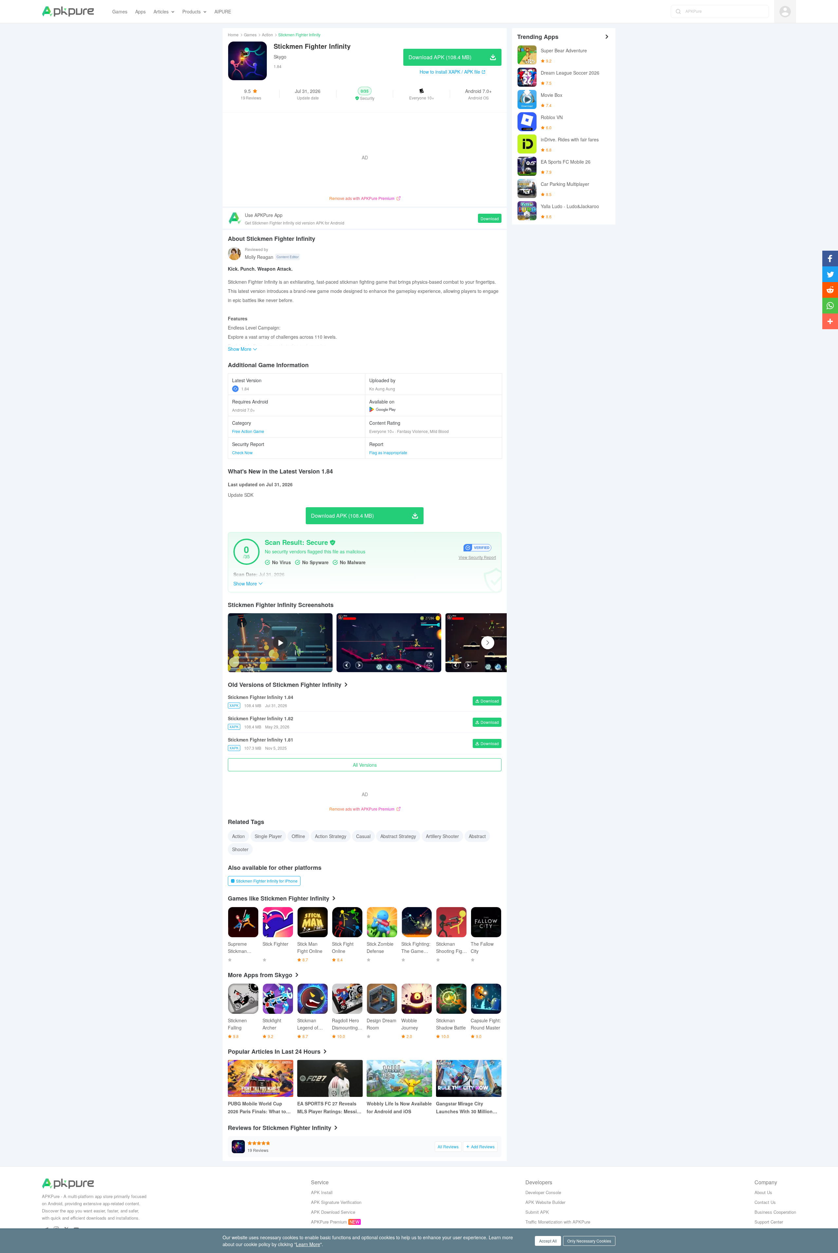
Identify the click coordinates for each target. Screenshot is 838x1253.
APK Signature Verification (336, 1202)
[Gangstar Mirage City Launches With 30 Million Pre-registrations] (468, 1078)
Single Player (268, 836)
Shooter (240, 849)
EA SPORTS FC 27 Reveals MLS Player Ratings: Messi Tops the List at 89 (327, 1107)
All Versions (365, 764)
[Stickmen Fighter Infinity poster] (389, 642)
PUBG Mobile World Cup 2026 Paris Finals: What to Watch (257, 1107)
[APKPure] (68, 11)
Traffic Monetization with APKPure (557, 1222)
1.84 (245, 388)
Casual (363, 836)
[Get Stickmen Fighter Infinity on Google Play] (382, 409)
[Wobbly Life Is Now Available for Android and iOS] (399, 1078)
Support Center (769, 1222)
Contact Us (765, 1202)
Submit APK (537, 1212)
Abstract (477, 836)
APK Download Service (333, 1212)
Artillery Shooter (442, 836)
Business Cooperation (775, 1212)
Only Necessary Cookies (589, 1241)
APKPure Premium (329, 1222)
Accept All (548, 1241)
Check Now (242, 452)
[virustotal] (332, 542)
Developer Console (543, 1192)
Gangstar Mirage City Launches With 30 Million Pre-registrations (464, 1107)
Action (267, 34)
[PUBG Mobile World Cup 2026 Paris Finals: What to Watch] (260, 1078)
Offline (298, 836)
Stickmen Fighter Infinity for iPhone (267, 881)
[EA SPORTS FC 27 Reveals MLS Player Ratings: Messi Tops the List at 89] (330, 1078)
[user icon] (785, 11)
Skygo (280, 56)
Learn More (308, 1244)
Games (250, 34)
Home (233, 34)
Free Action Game (248, 431)
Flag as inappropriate (388, 452)
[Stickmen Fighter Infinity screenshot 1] (497, 642)
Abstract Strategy (398, 836)
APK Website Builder (545, 1202)
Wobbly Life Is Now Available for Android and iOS (399, 1107)
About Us (763, 1192)
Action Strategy (330, 836)
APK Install (322, 1192)
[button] (365, 94)
